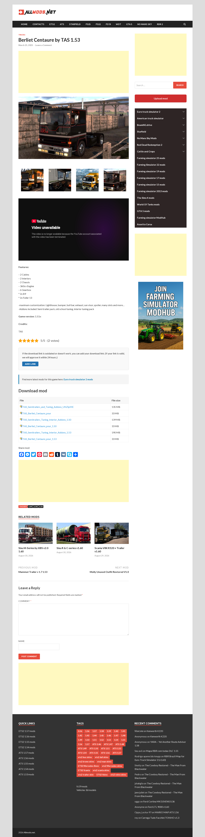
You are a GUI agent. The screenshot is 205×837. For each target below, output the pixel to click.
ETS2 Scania (84, 770)
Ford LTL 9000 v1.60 (158, 806)
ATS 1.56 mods (26, 758)
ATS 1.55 (94, 753)
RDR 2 (160, 24)
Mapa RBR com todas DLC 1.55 (162, 750)
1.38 (102, 731)
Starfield (75, 24)
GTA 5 (129, 24)
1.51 (94, 740)
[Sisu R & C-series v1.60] (74, 544)
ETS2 (52, 24)
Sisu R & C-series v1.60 (70, 548)
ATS (62, 24)
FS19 (108, 24)
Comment (24, 601)
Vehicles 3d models (86, 790)
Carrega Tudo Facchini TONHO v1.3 (160, 817)
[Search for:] (161, 85)
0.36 (80, 731)
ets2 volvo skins (118, 774)
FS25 (88, 24)
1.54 (116, 740)
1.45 (102, 735)
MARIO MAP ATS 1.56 (167, 812)
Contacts (38, 24)
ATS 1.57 (117, 753)
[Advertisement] (73, 72)
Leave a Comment (43, 45)
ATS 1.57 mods (26, 752)
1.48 (123, 735)
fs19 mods (82, 786)
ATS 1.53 (117, 748)
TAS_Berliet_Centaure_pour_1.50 (39, 426)
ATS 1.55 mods (26, 763)
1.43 (87, 735)
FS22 (98, 24)
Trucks (21, 35)
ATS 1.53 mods (26, 774)
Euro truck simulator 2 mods (78, 379)
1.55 (123, 740)
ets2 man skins (104, 761)
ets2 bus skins (85, 757)
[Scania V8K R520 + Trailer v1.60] (112, 544)
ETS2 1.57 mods (27, 731)
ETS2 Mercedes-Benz (88, 766)
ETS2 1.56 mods (27, 736)
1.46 (109, 735)
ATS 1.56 (105, 753)
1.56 (80, 744)
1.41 (123, 731)
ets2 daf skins (101, 757)
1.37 (94, 731)
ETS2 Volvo (102, 774)
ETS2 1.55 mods (27, 741)
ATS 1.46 (96, 744)
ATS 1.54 (82, 753)
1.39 (109, 731)
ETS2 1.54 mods (27, 747)
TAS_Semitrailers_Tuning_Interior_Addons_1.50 (47, 419)
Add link (30, 364)
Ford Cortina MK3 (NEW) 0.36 (159, 801)
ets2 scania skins (101, 770)
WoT (118, 24)
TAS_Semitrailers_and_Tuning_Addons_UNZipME (48, 406)
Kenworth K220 (155, 731)
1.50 (35, 506)
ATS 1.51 (105, 748)
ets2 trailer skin (85, 774)
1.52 (102, 740)
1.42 (80, 735)
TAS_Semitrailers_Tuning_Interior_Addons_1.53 (47, 432)
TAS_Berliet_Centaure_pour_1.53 (39, 438)
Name (21, 641)
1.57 (87, 744)
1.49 (30, 506)
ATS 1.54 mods (26, 768)
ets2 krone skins (86, 761)
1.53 (41, 506)
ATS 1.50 (94, 748)
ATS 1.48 (120, 744)
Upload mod (161, 98)
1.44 (94, 735)
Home (24, 24)
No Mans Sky (144, 24)
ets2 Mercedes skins (112, 766)
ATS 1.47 (108, 744)
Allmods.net (29, 832)
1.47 (116, 735)
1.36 (87, 731)
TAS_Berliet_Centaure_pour (37, 413)
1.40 (116, 731)
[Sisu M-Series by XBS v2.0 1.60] (35, 544)
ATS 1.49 (82, 748)
